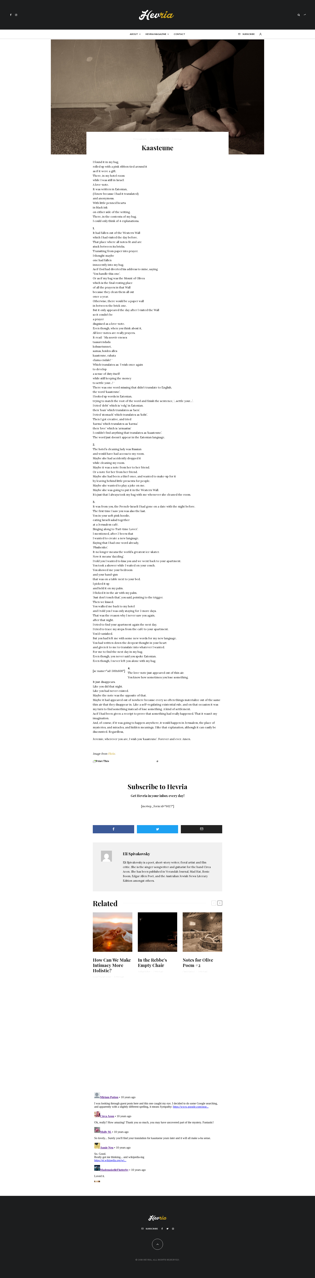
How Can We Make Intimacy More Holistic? (112, 965)
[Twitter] (167, 1229)
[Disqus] (157, 1037)
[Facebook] (10, 15)
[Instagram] (16, 15)
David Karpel (189, 971)
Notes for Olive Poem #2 (198, 962)
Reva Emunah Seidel (102, 976)
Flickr (111, 753)
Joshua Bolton (144, 971)
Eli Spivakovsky (140, 139)
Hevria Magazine (155, 34)
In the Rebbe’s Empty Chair (152, 962)
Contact (179, 34)
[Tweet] (157, 829)
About (134, 34)
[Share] (113, 829)
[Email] (201, 829)
